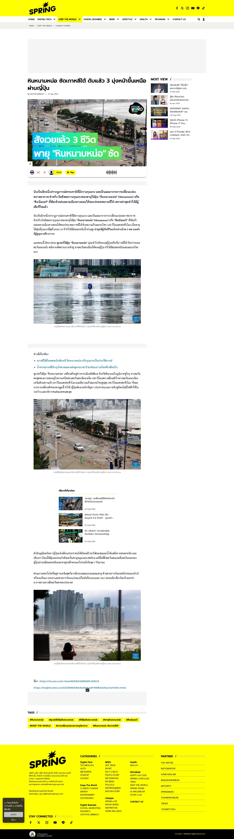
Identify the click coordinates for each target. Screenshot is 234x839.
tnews (164, 803)
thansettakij (168, 809)
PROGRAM (135, 772)
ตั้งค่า (13, 820)
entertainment (113, 788)
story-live (136, 794)
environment (87, 794)
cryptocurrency (89, 814)
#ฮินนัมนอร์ (131, 719)
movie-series (112, 804)
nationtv (166, 786)
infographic (112, 778)
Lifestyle (109, 798)
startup (84, 775)
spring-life (111, 801)
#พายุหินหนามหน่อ (112, 719)
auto (83, 768)
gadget (84, 778)
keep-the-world (139, 785)
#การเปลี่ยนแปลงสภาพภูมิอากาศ (71, 725)
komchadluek (168, 774)
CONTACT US (136, 801)
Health (133, 762)
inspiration (111, 807)
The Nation (167, 762)
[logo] (42, 8)
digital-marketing (90, 808)
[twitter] (40, 163)
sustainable (86, 798)
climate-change (89, 788)
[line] (44, 164)
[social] (177, 8)
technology (87, 765)
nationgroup (168, 768)
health (134, 765)
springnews (167, 791)
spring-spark (137, 788)
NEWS (108, 762)
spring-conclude (139, 778)
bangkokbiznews (170, 780)
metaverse (85, 771)
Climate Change (63, 26)
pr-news (109, 781)
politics (109, 784)
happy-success (138, 775)
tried (133, 781)
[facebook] (35, 164)
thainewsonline (169, 797)
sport (108, 768)
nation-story (112, 791)
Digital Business (88, 805)
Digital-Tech (86, 762)
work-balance (113, 811)
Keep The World (45, 26)
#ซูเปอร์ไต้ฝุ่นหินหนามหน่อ (61, 719)
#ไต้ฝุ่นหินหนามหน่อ (88, 719)
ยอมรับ (13, 814)
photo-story (112, 775)
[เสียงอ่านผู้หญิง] (56, 172)
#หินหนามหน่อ (36, 719)
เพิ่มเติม (7, 809)
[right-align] (198, 19)
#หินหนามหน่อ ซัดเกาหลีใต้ (105, 725)
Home (31, 26)
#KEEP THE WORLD (40, 725)
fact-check (111, 771)
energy (84, 791)
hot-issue (110, 765)
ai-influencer (137, 791)
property (85, 811)
